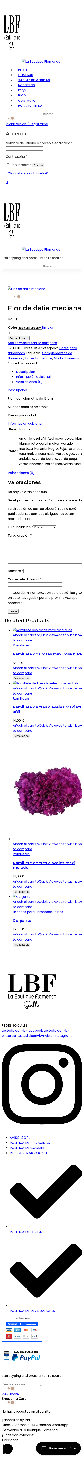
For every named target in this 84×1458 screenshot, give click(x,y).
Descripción (25, 371)
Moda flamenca (66, 358)
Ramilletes (21, 645)
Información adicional (33, 376)
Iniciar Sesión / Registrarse (27, 124)
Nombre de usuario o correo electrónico (39, 143)
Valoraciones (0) (29, 382)
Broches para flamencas (33, 912)
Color (13, 327)
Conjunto (22, 920)
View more (10, 1394)
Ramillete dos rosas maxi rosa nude (48, 654)
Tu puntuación (20, 527)
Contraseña (16, 156)
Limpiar (48, 327)
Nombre (15, 571)
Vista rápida (21, 678)
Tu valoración (20, 535)
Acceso (38, 165)
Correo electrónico (24, 579)
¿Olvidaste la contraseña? (27, 173)
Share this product (23, 363)
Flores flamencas (38, 358)
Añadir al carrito (18, 338)
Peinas (58, 912)
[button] (42, 1419)
